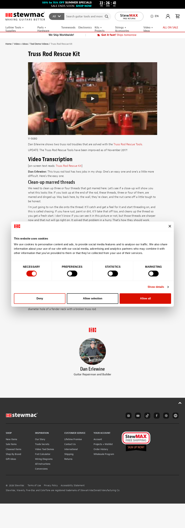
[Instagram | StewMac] (128, 416)
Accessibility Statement (73, 485)
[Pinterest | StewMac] (165, 416)
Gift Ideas (11, 459)
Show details (156, 287)
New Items (11, 439)
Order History (101, 449)
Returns (68, 459)
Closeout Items (13, 449)
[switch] (72, 274)
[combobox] (80, 16)
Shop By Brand (13, 454)
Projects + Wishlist (103, 444)
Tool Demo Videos (39, 43)
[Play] (92, 98)
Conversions (41, 468)
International (71, 449)
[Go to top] (180, 403)
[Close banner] (170, 226)
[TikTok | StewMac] (146, 416)
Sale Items (11, 444)
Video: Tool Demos (44, 449)
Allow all (145, 298)
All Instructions (42, 463)
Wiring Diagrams (44, 459)
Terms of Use (34, 485)
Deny (39, 298)
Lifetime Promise (73, 439)
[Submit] (107, 16)
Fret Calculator (42, 454)
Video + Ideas (21, 43)
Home (8, 43)
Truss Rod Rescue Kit (68, 166)
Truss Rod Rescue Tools (127, 144)
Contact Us (70, 444)
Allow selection (92, 298)
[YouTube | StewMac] (137, 416)
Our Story (40, 439)
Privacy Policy (51, 485)
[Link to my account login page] (168, 16)
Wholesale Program (104, 454)
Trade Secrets (42, 444)
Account (98, 439)
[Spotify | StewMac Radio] (174, 416)
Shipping (69, 454)
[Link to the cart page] (177, 16)
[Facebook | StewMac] (156, 416)
